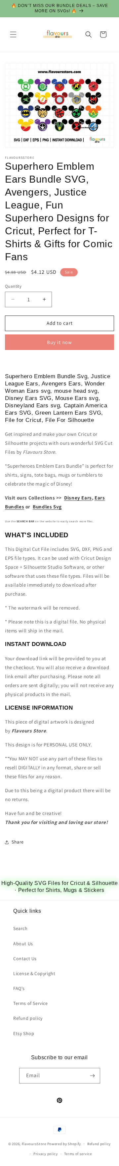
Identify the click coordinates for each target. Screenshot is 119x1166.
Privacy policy (45, 1153)
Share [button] (18, 842)
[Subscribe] (92, 1075)
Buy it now (59, 342)
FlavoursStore (34, 1143)
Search (20, 928)
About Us (23, 944)
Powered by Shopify (64, 1143)
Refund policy (28, 1018)
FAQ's (19, 988)
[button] (13, 34)
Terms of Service (30, 1003)
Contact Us (25, 959)
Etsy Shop (23, 1033)
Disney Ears (78, 498)
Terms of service (78, 1153)
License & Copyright (34, 973)
